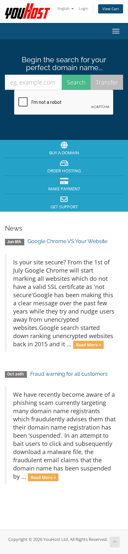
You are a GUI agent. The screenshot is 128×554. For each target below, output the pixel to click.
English (64, 8)
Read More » (88, 345)
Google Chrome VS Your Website (67, 241)
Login (83, 8)
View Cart (110, 8)
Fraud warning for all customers (69, 374)
